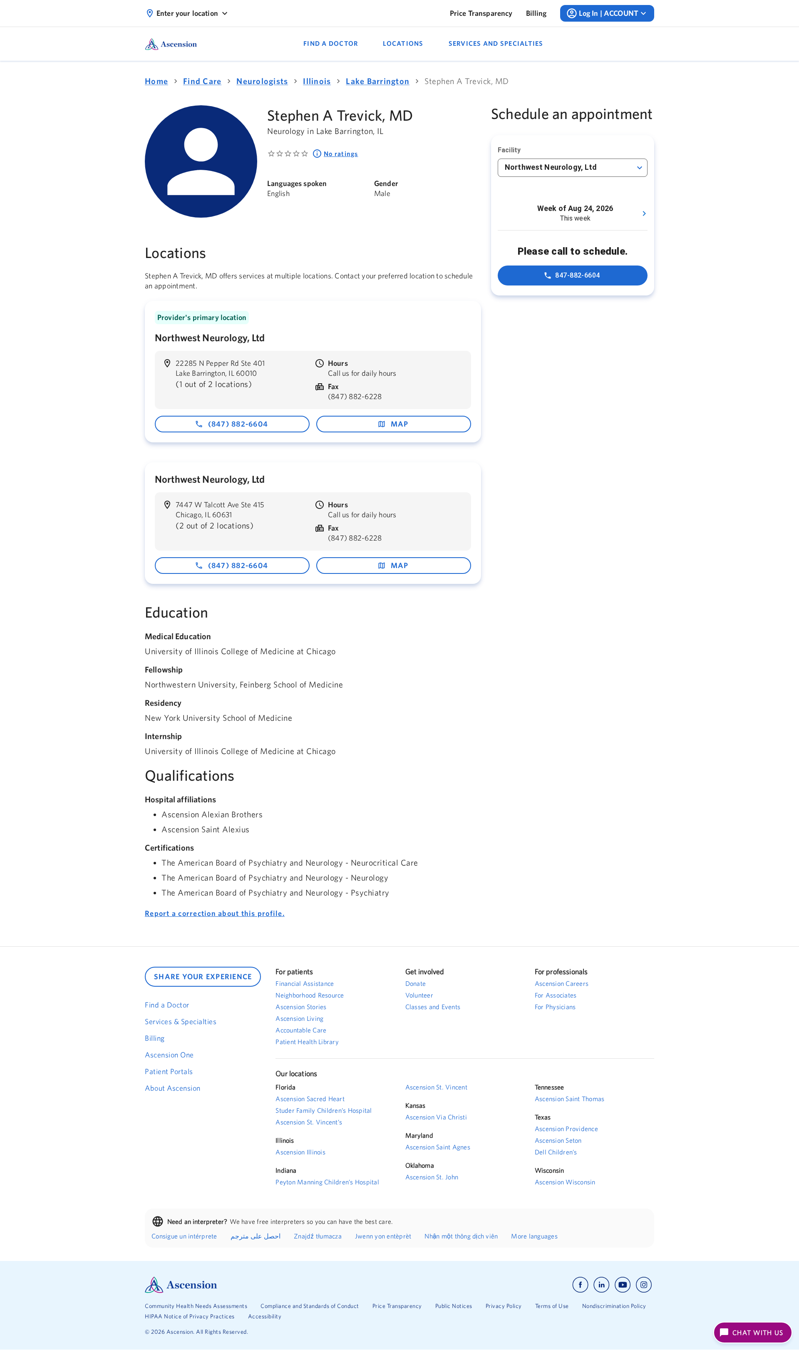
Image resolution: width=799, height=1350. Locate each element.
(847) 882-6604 (238, 423)
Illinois (317, 81)
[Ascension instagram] (644, 1285)
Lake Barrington (377, 81)
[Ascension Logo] (272, 1284)
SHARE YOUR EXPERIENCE (203, 976)
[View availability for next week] (644, 213)
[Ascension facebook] (580, 1285)
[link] (481, 13)
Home (156, 81)
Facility (509, 150)
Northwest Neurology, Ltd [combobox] (551, 167)
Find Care (202, 81)
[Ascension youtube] (623, 1285)
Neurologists (262, 81)
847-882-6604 (577, 275)
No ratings (341, 153)
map (400, 423)
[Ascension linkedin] (601, 1285)
